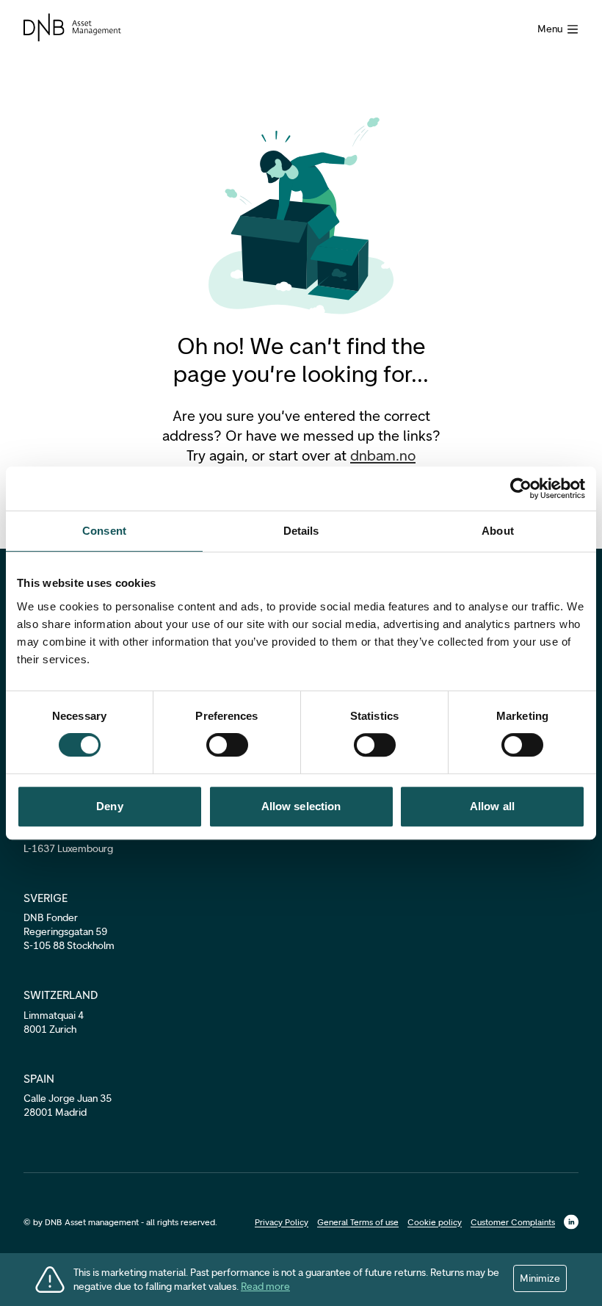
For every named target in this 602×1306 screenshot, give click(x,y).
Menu (549, 29)
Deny (109, 806)
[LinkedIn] (571, 1222)
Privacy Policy (281, 1222)
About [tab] (498, 530)
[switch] (227, 745)
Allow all (492, 806)
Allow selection (301, 806)
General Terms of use (358, 1222)
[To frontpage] (72, 27)
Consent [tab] (104, 530)
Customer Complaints (513, 1222)
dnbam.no (383, 455)
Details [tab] (301, 530)
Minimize (540, 1278)
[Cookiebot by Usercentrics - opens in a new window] (521, 488)
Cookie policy (434, 1222)
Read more (265, 1286)
